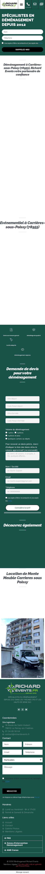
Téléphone (10, 487)
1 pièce (10, 433)
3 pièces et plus (14, 435)
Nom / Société (12, 467)
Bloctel (37, 797)
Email (8, 477)
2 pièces (20, 433)
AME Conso (12, 850)
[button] (21, 4)
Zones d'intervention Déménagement (17, 844)
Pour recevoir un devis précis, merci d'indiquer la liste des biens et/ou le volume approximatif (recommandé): (22, 447)
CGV (40, 43)
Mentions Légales (10, 864)
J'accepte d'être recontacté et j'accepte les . (23, 43)
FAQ (9, 838)
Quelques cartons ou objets (19, 439)
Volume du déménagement (17, 429)
